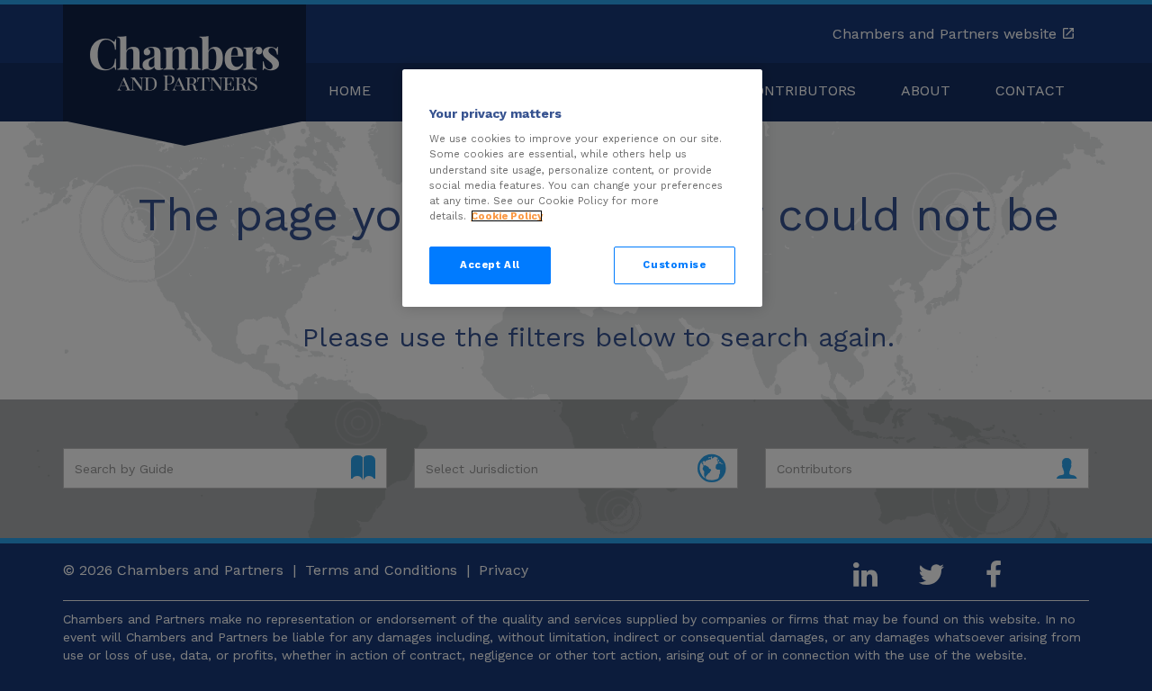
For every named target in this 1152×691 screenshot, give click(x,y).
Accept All (490, 264)
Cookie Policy (507, 216)
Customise (674, 264)
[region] (582, 188)
